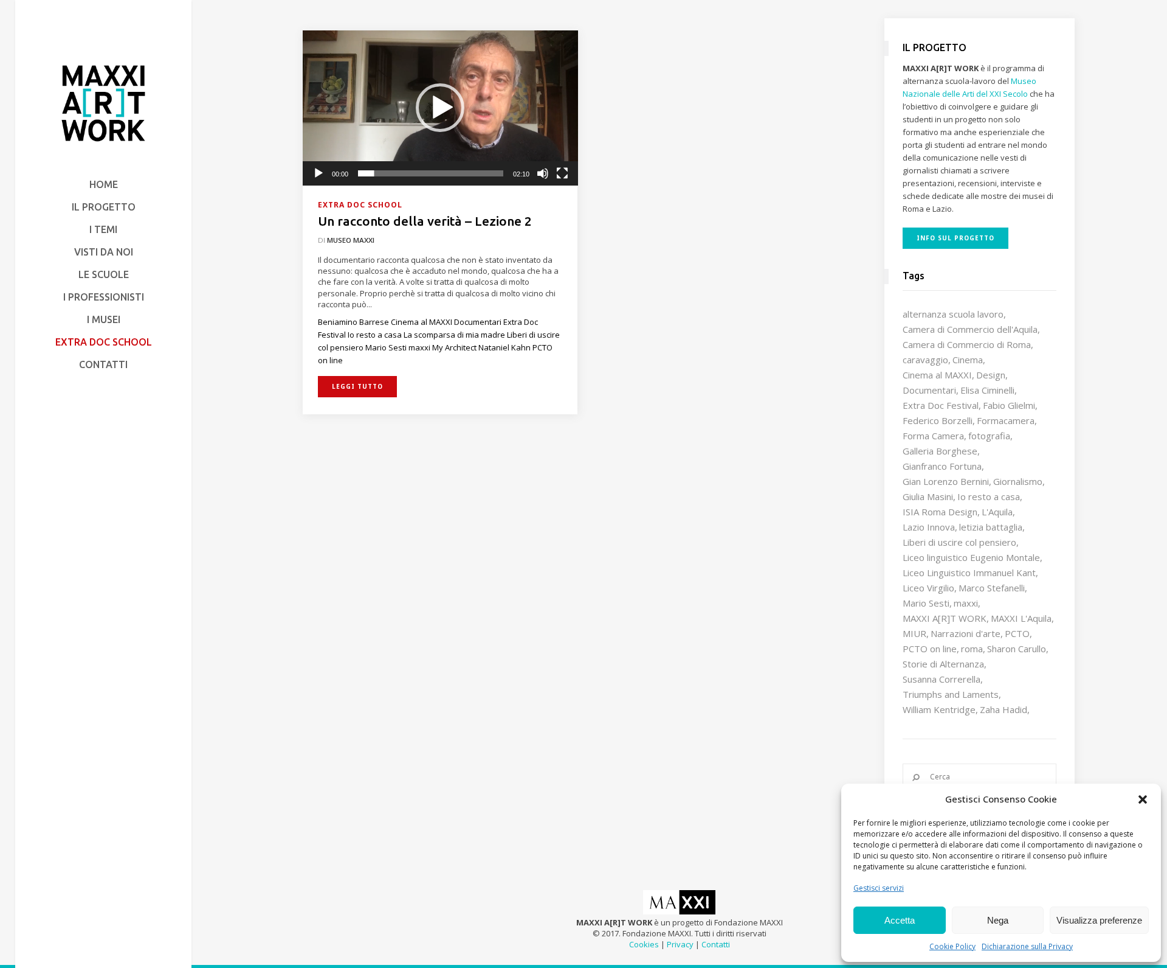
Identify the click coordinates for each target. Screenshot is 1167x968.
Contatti (715, 944)
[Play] (318, 173)
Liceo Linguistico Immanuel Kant (969, 572)
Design (990, 375)
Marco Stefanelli (992, 588)
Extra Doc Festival (941, 405)
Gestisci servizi (878, 888)
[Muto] (543, 173)
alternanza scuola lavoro (953, 314)
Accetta (899, 920)
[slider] (430, 173)
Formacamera (1005, 420)
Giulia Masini (928, 496)
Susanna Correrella (941, 679)
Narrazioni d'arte (965, 633)
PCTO (1017, 633)
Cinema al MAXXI (937, 375)
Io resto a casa (988, 496)
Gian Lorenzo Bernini (946, 481)
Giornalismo (1017, 481)
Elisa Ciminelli (987, 390)
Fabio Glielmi (1009, 405)
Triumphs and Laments (951, 694)
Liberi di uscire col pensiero (959, 542)
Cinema (967, 359)
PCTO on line (930, 648)
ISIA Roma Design (940, 512)
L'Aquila (997, 512)
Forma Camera (933, 436)
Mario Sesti (926, 603)
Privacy (680, 944)
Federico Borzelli (937, 420)
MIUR (914, 633)
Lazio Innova (929, 527)
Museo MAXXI (350, 240)
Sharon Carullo (1016, 648)
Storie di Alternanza (943, 664)
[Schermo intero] (562, 173)
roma (972, 648)
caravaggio (925, 359)
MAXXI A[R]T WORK (944, 618)
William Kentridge (939, 709)
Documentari (929, 390)
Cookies (644, 944)
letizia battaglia (990, 527)
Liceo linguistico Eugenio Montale (971, 557)
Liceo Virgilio (928, 588)
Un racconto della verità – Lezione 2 (425, 221)
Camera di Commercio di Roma (967, 344)
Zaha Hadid (1003, 709)
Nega (997, 920)
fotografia (989, 436)
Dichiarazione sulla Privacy (1027, 946)
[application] (440, 108)
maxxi (966, 603)
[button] (1143, 799)
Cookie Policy (952, 946)
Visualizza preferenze (1099, 920)
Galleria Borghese (940, 451)
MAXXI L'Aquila (1021, 618)
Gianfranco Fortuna (942, 466)
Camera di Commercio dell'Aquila (970, 329)
